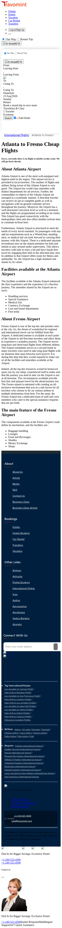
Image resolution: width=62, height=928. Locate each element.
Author (16, 600)
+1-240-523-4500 (22, 816)
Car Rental (18, 539)
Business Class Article (25, 507)
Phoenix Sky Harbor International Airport (24, 756)
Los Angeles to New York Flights (20, 706)
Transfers (18, 545)
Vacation (17, 551)
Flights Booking (21, 582)
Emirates (36, 729)
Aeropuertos (20, 606)
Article (16, 477)
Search (8, 118)
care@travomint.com (22, 821)
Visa (15, 594)
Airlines (17, 570)
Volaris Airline (39, 733)
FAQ (15, 489)
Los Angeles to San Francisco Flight (22, 696)
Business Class (21, 501)
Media (16, 483)
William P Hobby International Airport (22, 759)
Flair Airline (23, 736)
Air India (26, 729)
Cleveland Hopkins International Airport (23, 763)
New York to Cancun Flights (17, 716)
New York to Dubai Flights (17, 713)
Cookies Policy (20, 806)
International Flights (16, 135)
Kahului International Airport (29, 746)
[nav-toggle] (9, 34)
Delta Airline (10, 736)
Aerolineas (19, 612)
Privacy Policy (20, 799)
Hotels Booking (21, 533)
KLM (32, 736)
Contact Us (19, 495)
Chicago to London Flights (17, 720)
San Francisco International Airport (21, 776)
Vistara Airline (11, 733)
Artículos (18, 576)
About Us (18, 472)
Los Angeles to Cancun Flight (18, 689)
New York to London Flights (17, 699)
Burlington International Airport (19, 766)
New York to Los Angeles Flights (20, 702)
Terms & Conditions (23, 803)
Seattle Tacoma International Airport (22, 749)
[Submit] (56, 646)
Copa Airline (26, 733)
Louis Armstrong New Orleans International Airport (29, 773)
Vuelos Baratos (21, 618)
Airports (17, 624)
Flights (16, 527)
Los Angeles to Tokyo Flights (18, 709)
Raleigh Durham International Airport (22, 770)
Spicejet (45, 729)
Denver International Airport (17, 752)
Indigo (17, 729)
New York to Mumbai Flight (17, 692)
